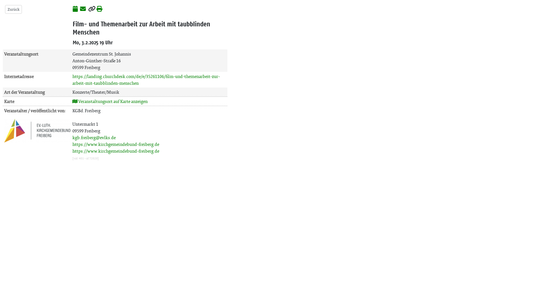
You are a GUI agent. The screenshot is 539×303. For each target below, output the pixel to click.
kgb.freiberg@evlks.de (94, 138)
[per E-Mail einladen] (83, 9)
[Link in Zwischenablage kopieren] (91, 9)
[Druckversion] (99, 9)
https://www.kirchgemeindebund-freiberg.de (115, 144)
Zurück (13, 9)
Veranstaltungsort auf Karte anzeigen (112, 101)
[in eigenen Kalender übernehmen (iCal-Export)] (75, 9)
